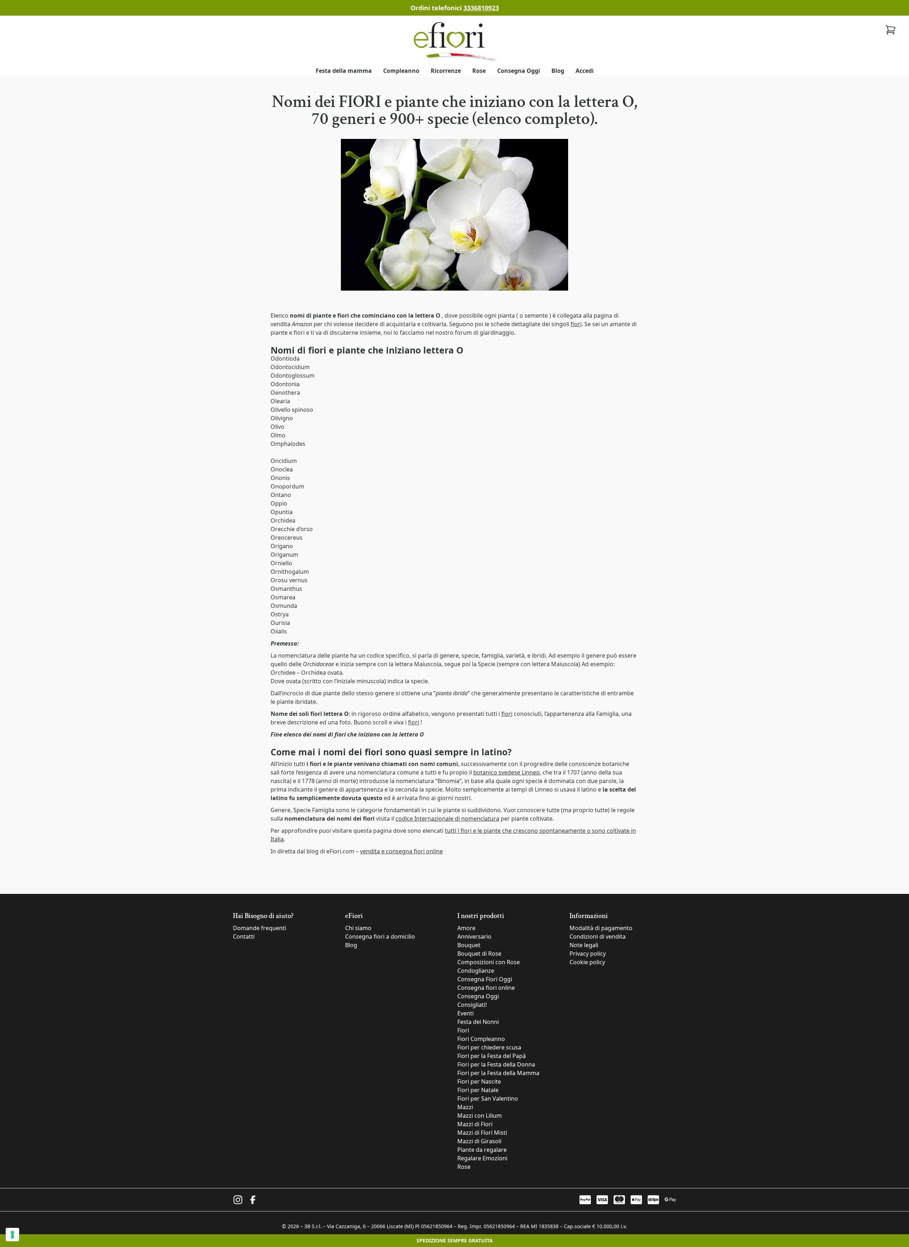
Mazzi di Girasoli (479, 1141)
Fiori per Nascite (479, 1081)
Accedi (585, 71)
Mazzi (465, 1107)
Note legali (584, 945)
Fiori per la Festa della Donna (496, 1064)
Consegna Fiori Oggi (484, 979)
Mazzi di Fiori (474, 1124)
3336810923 (481, 8)
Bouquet (468, 945)
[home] (454, 41)
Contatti (244, 936)
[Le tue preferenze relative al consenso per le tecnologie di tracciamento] (12, 1234)
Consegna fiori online (486, 988)
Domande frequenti (259, 928)
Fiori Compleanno (481, 1039)
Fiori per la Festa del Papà (491, 1056)
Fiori (463, 1030)
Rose (479, 71)
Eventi (465, 1013)
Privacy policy (588, 953)
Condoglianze (475, 971)
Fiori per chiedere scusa (489, 1047)
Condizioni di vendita (598, 936)
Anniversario (474, 936)
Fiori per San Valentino (487, 1098)
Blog (557, 71)
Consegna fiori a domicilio (380, 936)
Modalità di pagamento (601, 928)
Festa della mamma (344, 71)
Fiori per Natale (478, 1090)
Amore (466, 928)
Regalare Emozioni (482, 1158)
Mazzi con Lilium (479, 1115)
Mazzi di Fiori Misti (482, 1133)
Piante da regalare (482, 1150)
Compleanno (401, 71)
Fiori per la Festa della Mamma (498, 1073)
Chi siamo (358, 928)
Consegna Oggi (518, 71)
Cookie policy (587, 962)
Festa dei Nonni (478, 1022)
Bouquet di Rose (479, 953)
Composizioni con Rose (488, 962)
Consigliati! (472, 1005)
